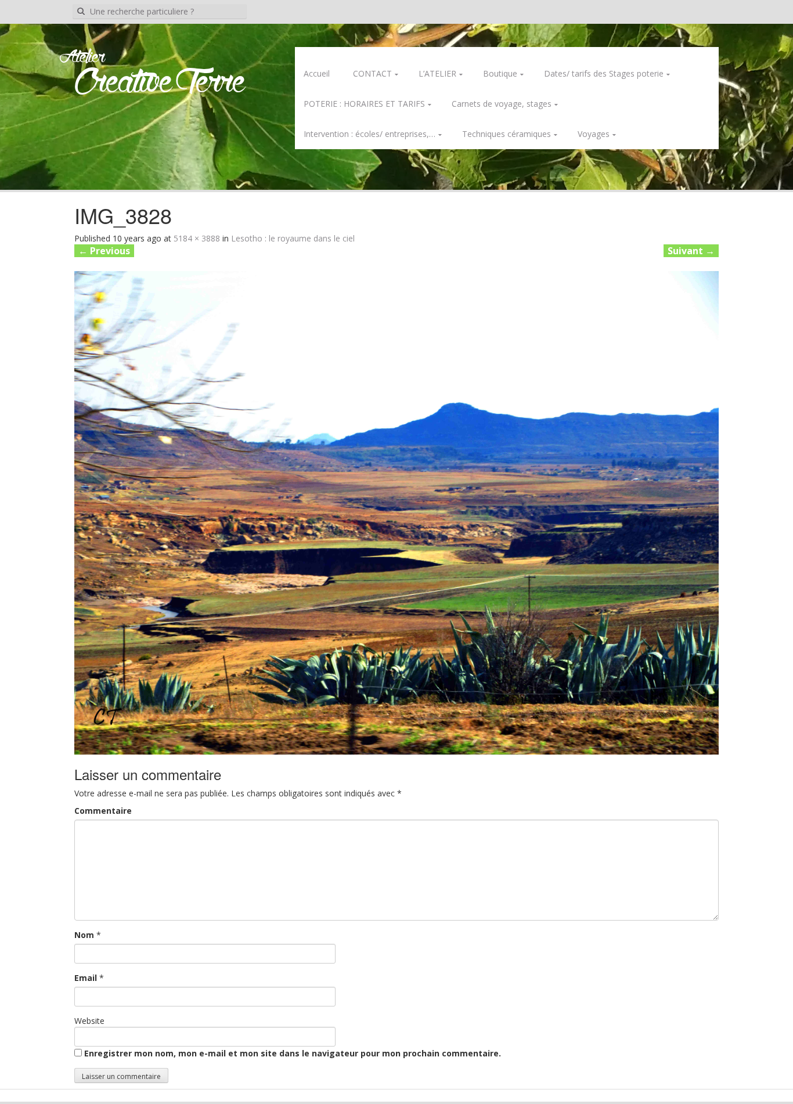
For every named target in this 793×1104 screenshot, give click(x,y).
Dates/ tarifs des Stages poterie (604, 73)
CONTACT (372, 73)
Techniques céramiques (506, 133)
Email (85, 977)
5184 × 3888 (197, 238)
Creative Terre (160, 83)
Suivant (691, 250)
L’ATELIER (437, 73)
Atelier (82, 57)
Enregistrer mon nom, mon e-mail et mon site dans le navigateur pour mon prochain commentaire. (292, 1053)
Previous (104, 250)
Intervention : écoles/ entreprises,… (369, 133)
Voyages (594, 133)
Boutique (500, 73)
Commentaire (103, 810)
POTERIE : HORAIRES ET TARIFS (364, 103)
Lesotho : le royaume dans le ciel (293, 238)
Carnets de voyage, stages (502, 103)
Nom (84, 934)
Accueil (317, 73)
